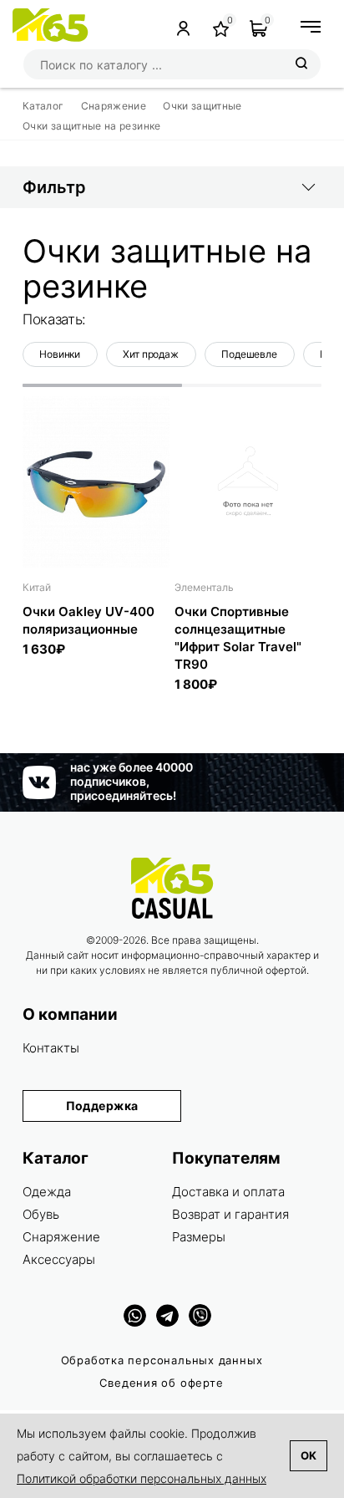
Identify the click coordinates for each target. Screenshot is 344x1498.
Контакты (51, 1048)
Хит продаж (151, 354)
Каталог (56, 1158)
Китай (37, 587)
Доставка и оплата (228, 1192)
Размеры (198, 1237)
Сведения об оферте (161, 1382)
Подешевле (249, 354)
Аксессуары (59, 1259)
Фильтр (54, 187)
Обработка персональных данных (162, 1360)
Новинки (59, 354)
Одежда (47, 1192)
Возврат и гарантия (230, 1214)
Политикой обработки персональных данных (141, 1478)
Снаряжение (61, 1237)
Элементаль (204, 587)
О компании (70, 1014)
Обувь (41, 1214)
